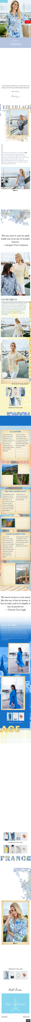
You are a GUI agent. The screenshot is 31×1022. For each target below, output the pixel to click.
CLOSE (28, 21)
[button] (14, 190)
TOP (28, 1020)
